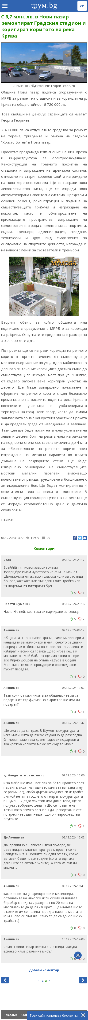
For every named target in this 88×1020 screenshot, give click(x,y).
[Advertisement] (44, 764)
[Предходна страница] (5, 980)
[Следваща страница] (83, 980)
